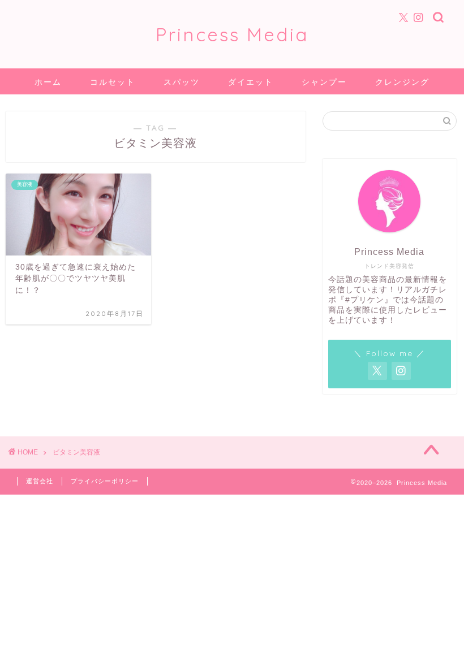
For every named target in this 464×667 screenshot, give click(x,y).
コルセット (112, 82)
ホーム (48, 82)
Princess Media (232, 34)
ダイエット (250, 82)
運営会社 (39, 481)
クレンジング (402, 82)
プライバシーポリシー (105, 481)
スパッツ (182, 82)
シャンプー (324, 82)
